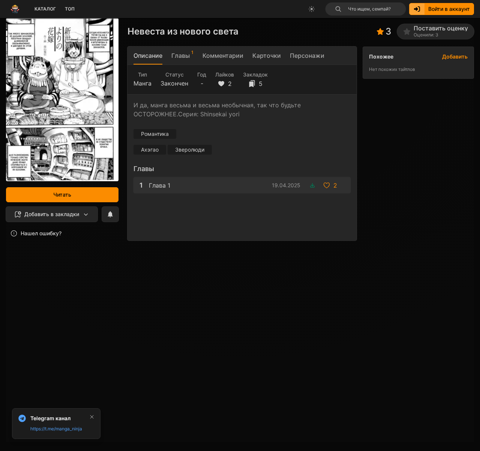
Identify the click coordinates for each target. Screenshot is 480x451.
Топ (70, 9)
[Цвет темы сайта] (311, 9)
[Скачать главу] (312, 185)
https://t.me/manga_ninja (56, 428)
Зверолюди (189, 149)
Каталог (45, 9)
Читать (62, 194)
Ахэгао (150, 149)
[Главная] (15, 9)
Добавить (455, 56)
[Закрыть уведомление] (92, 417)
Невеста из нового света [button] (183, 31)
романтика (155, 134)
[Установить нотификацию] (110, 214)
